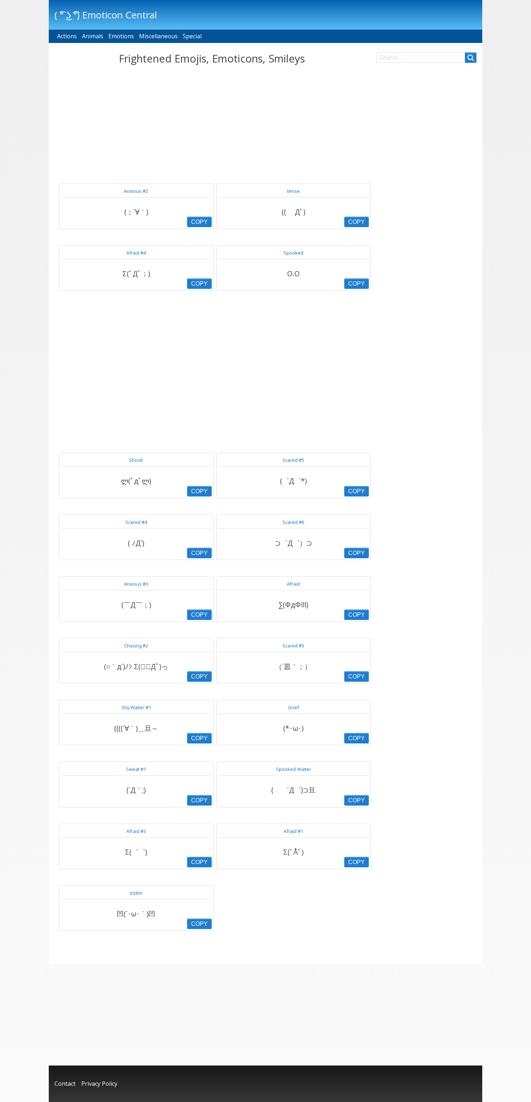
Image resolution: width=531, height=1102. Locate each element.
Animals (92, 36)
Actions (67, 36)
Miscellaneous (158, 36)
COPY (199, 222)
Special (192, 36)
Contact (65, 1084)
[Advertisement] (212, 124)
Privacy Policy (99, 1084)
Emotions (121, 36)
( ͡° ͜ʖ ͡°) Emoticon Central (106, 14)
